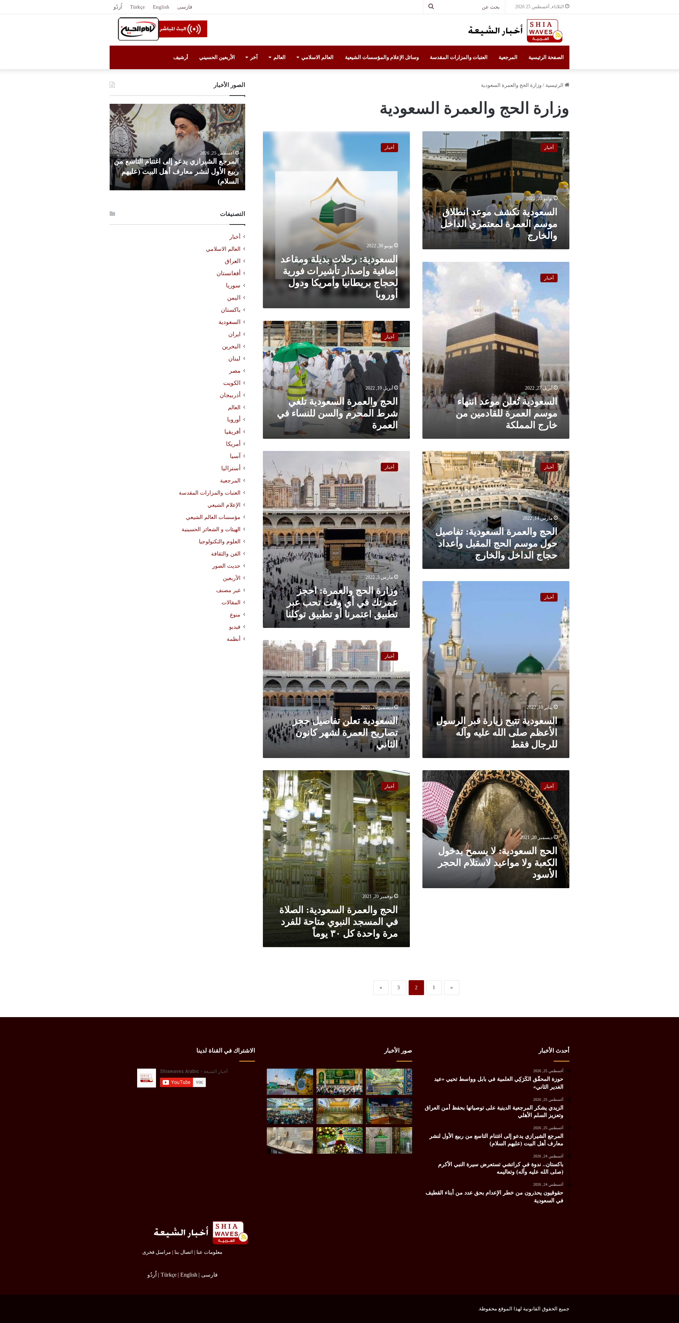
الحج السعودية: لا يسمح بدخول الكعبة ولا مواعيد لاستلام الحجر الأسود (498, 863)
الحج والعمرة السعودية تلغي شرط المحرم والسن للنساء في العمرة (337, 413)
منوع (235, 615)
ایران (234, 334)
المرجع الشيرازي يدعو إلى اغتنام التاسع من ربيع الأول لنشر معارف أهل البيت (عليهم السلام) (178, 171)
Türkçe (137, 7)
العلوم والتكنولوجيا (219, 541)
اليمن (233, 297)
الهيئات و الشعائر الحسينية (211, 529)
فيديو (234, 627)
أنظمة (233, 639)
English (161, 7)
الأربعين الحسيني (217, 57)
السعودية (229, 322)
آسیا (235, 456)
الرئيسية (555, 85)
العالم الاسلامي (317, 57)
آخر (254, 57)
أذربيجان (230, 395)
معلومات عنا (209, 1252)
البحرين (231, 346)
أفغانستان (228, 273)
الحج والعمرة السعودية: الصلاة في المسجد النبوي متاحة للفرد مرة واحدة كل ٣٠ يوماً (338, 921)
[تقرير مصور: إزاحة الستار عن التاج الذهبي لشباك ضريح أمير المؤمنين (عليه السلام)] (339, 1111)
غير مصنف (228, 590)
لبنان (234, 358)
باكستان (230, 310)
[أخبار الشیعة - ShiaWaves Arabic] (512, 30)
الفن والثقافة (225, 553)
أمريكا (233, 444)
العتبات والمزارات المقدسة (459, 57)
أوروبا (233, 419)
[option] (177, 147)
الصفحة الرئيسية (546, 57)
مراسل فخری (156, 1252)
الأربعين (231, 578)
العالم (279, 57)
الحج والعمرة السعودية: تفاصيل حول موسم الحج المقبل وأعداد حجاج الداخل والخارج (496, 543)
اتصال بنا (183, 1252)
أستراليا (230, 468)
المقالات (231, 602)
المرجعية (508, 57)
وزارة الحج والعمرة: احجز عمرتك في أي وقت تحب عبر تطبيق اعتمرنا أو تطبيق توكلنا (342, 602)
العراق (232, 261)
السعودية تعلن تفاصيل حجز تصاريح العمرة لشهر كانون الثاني (345, 732)
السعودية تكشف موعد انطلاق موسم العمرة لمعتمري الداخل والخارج (499, 224)
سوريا (233, 285)
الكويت (231, 383)
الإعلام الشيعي (223, 505)
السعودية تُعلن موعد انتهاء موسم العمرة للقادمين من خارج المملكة (507, 413)
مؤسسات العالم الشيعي (213, 517)
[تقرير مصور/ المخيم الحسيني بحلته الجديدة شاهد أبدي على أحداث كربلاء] (389, 1140)
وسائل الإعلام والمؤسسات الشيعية (382, 57)
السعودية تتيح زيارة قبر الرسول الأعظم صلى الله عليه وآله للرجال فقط (497, 732)
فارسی (184, 7)
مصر (234, 371)
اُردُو (118, 7)
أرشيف (180, 57)
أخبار (234, 237)
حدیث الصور (226, 566)
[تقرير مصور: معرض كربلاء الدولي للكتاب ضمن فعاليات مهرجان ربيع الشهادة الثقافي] (389, 1111)
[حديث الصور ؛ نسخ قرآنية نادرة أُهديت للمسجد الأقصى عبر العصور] (290, 1140)
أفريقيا (232, 432)
